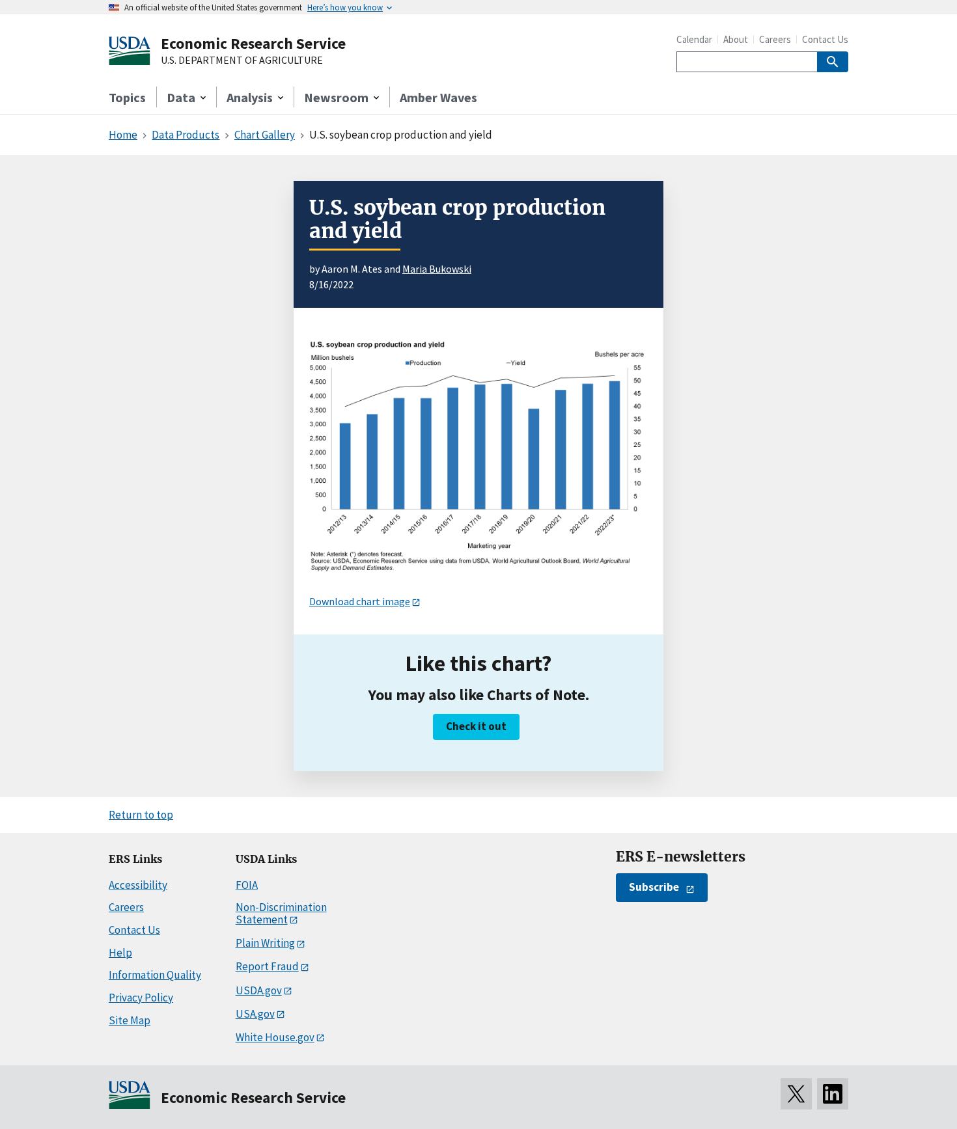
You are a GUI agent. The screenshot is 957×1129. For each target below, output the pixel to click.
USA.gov (255, 1014)
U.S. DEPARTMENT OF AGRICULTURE (242, 60)
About (735, 39)
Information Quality (155, 975)
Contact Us (825, 39)
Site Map (129, 1020)
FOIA (247, 885)
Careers (775, 39)
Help (120, 952)
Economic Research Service (253, 43)
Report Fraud (267, 966)
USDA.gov (259, 990)
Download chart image (359, 601)
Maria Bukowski (436, 268)
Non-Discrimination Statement (281, 913)
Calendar (694, 39)
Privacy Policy (141, 997)
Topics (127, 97)
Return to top (141, 815)
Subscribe (654, 887)
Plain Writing (265, 943)
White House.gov (275, 1037)
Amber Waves (438, 97)
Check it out (476, 726)
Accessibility (138, 885)
